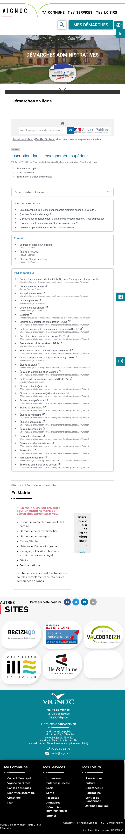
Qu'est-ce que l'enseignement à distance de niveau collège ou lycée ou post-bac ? (63, 218)
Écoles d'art (26, 450)
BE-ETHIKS (117, 830)
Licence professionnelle (32, 307)
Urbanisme (53, 778)
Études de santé (28, 364)
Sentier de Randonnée (93, 799)
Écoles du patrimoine (31, 436)
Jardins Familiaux (97, 805)
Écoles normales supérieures (35, 443)
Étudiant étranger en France (34, 259)
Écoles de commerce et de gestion (38, 464)
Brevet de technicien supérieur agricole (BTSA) (45, 350)
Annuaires (53, 802)
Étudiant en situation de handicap (34, 176)
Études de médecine (31, 414)
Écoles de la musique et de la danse (39, 371)
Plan (10, 802)
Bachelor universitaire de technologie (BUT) (43, 336)
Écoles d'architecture (31, 429)
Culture (90, 783)
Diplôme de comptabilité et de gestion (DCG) (44, 321)
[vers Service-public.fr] (90, 131)
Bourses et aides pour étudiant (36, 244)
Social (50, 788)
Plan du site (102, 830)
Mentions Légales (87, 822)
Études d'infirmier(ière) (32, 386)
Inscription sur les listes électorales (82, 531)
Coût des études (26, 172)
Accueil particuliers (23, 139)
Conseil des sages (19, 788)
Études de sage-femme (32, 400)
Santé (50, 792)
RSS (102, 822)
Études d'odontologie (31, 422)
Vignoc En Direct (18, 783)
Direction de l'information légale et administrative (34, 485)
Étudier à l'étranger (29, 252)
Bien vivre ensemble (21, 792)
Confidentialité (115, 822)
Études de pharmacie (31, 407)
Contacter (69, 822)
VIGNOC (15, 10)
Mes (80, 12)
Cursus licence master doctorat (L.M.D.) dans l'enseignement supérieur (58, 279)
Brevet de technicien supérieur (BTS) (39, 343)
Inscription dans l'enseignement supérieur (79, 139)
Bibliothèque (94, 788)
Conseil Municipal (19, 778)
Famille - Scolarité (45, 139)
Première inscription (27, 168)
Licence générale (29, 300)
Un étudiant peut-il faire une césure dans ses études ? (48, 227)
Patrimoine (93, 792)
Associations (93, 778)
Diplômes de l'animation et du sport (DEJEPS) (44, 379)
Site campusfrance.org (32, 286)
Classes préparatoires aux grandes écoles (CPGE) (47, 357)
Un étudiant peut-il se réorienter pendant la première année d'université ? (58, 209)
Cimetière (14, 797)
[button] (42, 511)
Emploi (51, 815)
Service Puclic (34, 573)
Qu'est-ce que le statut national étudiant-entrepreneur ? (48, 223)
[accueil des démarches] (62, 123)
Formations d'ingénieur (32, 457)
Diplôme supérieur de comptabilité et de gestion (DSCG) (50, 329)
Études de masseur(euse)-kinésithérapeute (43, 393)
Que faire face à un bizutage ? (35, 214)
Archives (88, 830)
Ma (53, 12)
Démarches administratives (56, 809)
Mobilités (52, 797)
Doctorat (24, 314)
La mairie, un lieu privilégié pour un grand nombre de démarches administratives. (38, 511)
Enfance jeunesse (58, 783)
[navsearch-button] (54, 25)
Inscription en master (31, 293)
